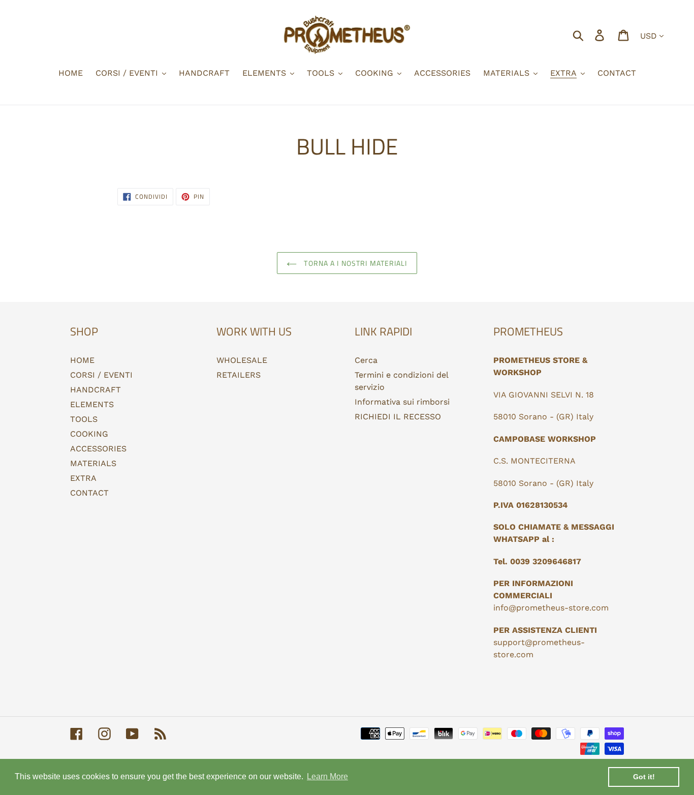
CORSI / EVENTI (101, 375)
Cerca (366, 360)
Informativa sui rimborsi (402, 402)
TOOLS (84, 419)
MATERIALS (93, 463)
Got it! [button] (644, 777)
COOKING (89, 434)
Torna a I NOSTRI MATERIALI (354, 263)
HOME (82, 360)
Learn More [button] (327, 776)
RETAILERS (238, 375)
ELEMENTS (92, 404)
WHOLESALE (241, 360)
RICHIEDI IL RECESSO (398, 416)
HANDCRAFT (95, 389)
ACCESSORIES (98, 448)
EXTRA (83, 478)
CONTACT (89, 493)
